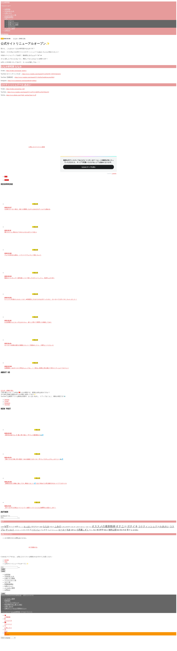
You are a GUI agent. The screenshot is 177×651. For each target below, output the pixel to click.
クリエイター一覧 (10, 15)
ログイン (11, 21)
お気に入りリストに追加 (37, 147)
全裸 (72, 530)
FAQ (5, 631)
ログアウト (11, 26)
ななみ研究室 (5, 2)
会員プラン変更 (13, 24)
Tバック (12, 527)
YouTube (7, 404)
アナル (89, 526)
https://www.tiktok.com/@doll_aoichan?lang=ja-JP (21, 95)
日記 (2, 38)
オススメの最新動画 (103, 526)
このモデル (114, 173)
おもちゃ (35, 527)
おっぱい (27, 527)
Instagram (7, 403)
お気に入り (8, 13)
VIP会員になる (9, 11)
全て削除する (33, 547)
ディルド (10, 530)
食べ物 (132, 530)
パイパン (36, 530)
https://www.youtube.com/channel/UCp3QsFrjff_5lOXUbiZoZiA (41, 74)
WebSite (6, 399)
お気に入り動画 (9, 578)
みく (84, 526)
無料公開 (112, 530)
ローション (55, 530)
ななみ (6, 180)
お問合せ (7, 30)
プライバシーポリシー (11, 603)
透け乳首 (123, 530)
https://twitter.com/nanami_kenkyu (16, 70)
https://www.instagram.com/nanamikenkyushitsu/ (22, 80)
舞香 (118, 530)
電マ (128, 530)
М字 (16, 527)
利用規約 (7, 601)
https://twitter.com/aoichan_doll (15, 89)
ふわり (78, 526)
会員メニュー (8, 586)
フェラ (50, 530)
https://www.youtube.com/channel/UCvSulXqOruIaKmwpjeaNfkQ (34, 77)
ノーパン (17, 530)
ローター (62, 530)
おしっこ (21, 526)
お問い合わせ (8, 606)
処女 (75, 530)
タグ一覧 (7, 582)
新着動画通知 (8, 17)
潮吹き (106, 530)
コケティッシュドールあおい (153, 526)
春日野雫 (100, 530)
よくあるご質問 (9, 28)
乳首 (68, 530)
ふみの (57, 526)
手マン (91, 530)
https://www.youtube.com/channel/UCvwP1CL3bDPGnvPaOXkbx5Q (28, 92)
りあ (87, 526)
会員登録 (7, 9)
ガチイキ (132, 526)
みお (81, 526)
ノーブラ (22, 530)
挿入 (94, 530)
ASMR (2, 526)
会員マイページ (13, 23)
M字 (6, 526)
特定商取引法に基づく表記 (13, 604)
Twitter (6, 401)
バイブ (28, 530)
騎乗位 (136, 530)
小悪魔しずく (82, 530)
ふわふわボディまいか (69, 526)
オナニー (121, 526)
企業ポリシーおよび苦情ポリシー (15, 608)
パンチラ (43, 530)
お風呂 (40, 526)
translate (6, 634)
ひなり (52, 526)
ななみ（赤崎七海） (7, 390)
